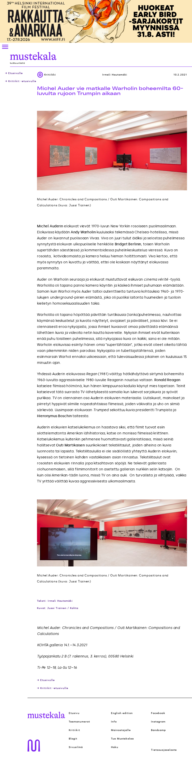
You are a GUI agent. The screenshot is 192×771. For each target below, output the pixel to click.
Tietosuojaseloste (164, 749)
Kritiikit (74, 730)
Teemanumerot (79, 721)
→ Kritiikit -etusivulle (20, 81)
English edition (122, 713)
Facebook (158, 713)
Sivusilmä (76, 747)
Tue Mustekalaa (122, 738)
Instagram (158, 721)
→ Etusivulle (14, 73)
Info (114, 721)
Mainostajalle (121, 730)
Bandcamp (158, 730)
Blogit (73, 738)
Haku (114, 747)
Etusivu (74, 713)
